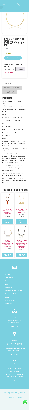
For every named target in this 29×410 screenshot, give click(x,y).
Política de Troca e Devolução (13, 290)
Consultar (20, 69)
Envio (7, 284)
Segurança (8, 281)
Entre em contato (10, 300)
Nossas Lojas (8, 303)
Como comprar (9, 277)
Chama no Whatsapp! (14, 368)
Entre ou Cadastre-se (21, 4)
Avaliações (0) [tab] (9, 92)
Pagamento (8, 287)
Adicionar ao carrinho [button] (8, 221)
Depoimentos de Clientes (12, 294)
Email (14, 318)
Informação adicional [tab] (12, 88)
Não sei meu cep (9, 72)
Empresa (7, 274)
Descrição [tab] (7, 83)
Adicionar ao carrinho (12, 58)
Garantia (7, 297)
